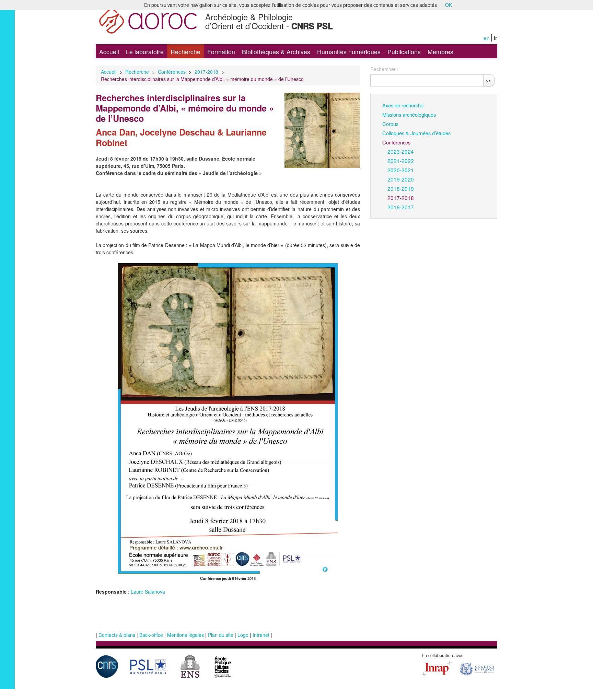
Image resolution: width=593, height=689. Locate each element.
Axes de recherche (402, 105)
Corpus (390, 123)
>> (488, 80)
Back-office (151, 634)
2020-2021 (400, 170)
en (487, 38)
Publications (404, 51)
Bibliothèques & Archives (276, 51)
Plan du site (220, 634)
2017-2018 (206, 71)
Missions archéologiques (409, 114)
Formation (221, 51)
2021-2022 (400, 160)
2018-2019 (400, 188)
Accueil (109, 51)
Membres (440, 51)
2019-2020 (400, 179)
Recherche (185, 51)
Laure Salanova (148, 591)
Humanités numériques (349, 51)
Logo (242, 634)
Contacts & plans (116, 634)
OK (448, 4)
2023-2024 (400, 151)
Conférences (172, 71)
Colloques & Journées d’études (416, 133)
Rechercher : (384, 69)
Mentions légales (185, 634)
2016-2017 (400, 207)
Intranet (261, 634)
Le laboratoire (145, 51)
